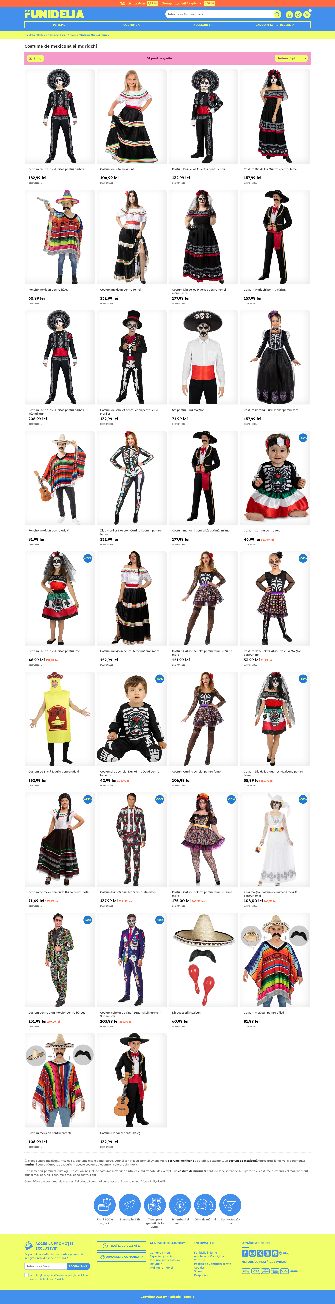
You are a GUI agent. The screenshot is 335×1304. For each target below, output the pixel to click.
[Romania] (245, 1253)
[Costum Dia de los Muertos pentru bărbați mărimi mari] (60, 357)
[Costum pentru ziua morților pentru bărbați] (60, 960)
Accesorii (201, 24)
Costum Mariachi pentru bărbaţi (265, 289)
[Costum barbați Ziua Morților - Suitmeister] (131, 839)
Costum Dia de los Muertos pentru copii (198, 169)
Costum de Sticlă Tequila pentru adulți (53, 771)
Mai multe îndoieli (161, 1267)
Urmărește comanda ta (124, 1256)
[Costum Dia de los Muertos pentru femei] (275, 116)
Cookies (199, 1267)
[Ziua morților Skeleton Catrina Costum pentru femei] (131, 478)
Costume (130, 24)
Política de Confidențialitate (212, 1263)
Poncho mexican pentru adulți (48, 530)
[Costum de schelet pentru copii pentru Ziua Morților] (131, 357)
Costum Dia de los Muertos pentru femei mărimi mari (199, 291)
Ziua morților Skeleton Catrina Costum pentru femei (130, 532)
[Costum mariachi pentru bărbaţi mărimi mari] (203, 478)
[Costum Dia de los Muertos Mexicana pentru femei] (275, 719)
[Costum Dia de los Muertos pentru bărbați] (60, 116)
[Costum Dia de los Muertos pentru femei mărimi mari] (203, 237)
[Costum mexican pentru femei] (131, 237)
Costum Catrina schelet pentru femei (196, 771)
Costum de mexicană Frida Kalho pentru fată (58, 892)
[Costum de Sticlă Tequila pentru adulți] (60, 719)
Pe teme (59, 24)
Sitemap (199, 1271)
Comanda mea (160, 1252)
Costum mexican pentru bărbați (49, 1133)
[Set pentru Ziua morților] (203, 357)
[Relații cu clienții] (298, 14)
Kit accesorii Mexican (186, 1012)
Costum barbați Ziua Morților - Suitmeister (128, 892)
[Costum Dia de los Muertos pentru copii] (203, 116)
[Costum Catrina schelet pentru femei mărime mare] (203, 598)
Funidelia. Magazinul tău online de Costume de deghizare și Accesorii (54, 14)
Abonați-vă (78, 1266)
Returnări (156, 1263)
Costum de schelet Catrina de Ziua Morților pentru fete (272, 652)
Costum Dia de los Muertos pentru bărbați (56, 169)
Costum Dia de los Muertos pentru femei (270, 169)
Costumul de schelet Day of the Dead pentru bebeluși (129, 773)
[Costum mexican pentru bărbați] (60, 1080)
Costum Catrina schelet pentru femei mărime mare (202, 652)
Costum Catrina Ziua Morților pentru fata (271, 410)
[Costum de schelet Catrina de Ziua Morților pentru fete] (275, 598)
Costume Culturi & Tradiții (63, 34)
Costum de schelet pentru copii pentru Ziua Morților (129, 411)
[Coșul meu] (307, 14)
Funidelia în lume (205, 1252)
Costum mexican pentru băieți (264, 1012)
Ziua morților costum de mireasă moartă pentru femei (270, 893)
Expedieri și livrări (161, 1256)
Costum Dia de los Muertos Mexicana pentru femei (273, 773)
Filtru (37, 58)
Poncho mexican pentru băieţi (48, 289)
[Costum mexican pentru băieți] (275, 960)
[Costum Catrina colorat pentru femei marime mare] (203, 839)
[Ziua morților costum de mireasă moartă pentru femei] (275, 839)
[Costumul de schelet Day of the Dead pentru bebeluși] (131, 719)
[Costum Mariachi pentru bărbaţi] (275, 237)
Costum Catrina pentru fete (262, 530)
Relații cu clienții (124, 1245)
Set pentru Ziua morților (188, 410)
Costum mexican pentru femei (120, 289)
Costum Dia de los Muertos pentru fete (54, 651)
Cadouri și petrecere (273, 24)
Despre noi (201, 1275)
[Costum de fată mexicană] (131, 116)
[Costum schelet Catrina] (131, 960)
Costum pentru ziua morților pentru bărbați (56, 1012)
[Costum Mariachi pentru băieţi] (131, 1080)
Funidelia (29, 34)
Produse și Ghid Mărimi (165, 1260)
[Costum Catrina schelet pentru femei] (203, 719)
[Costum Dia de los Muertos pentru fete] (60, 598)
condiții (79, 1275)
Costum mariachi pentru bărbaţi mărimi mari (201, 530)
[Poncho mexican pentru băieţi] (60, 237)
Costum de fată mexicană (117, 169)
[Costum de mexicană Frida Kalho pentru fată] (60, 839)
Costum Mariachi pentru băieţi (120, 1133)
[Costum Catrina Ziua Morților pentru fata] (275, 357)
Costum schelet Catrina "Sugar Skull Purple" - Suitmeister (130, 1014)
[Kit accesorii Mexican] (203, 960)
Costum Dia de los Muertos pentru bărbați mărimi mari (56, 411)
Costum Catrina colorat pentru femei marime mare (202, 893)
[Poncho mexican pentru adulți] (60, 478)
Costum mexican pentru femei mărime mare (129, 651)
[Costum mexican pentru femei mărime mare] (131, 598)
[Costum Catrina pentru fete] (275, 478)
